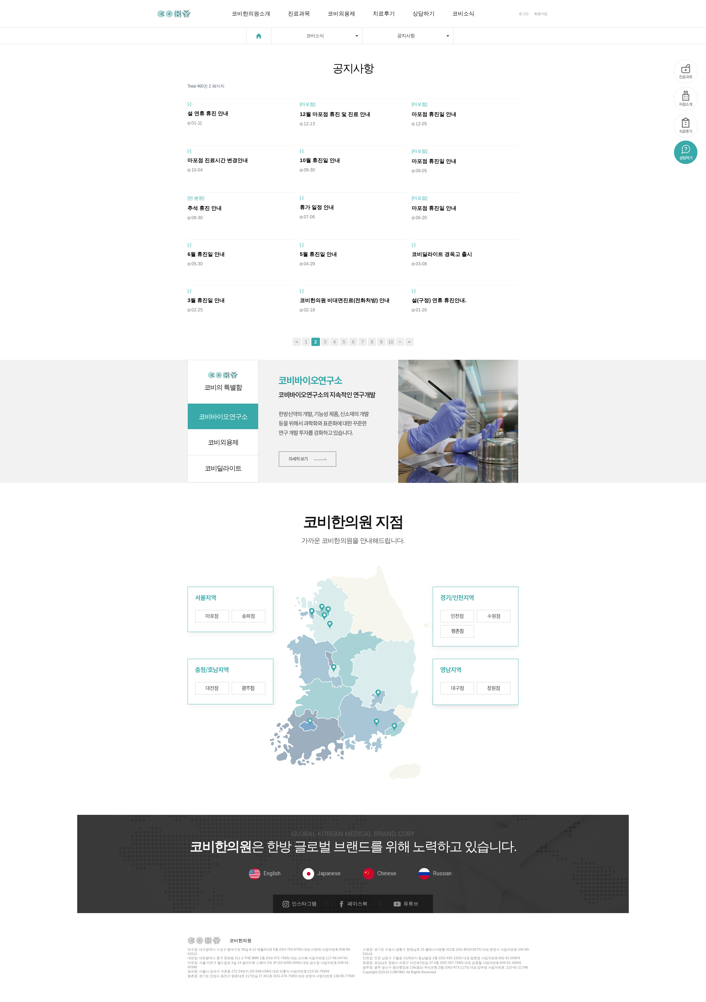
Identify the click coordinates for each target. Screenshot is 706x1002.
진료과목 (299, 13)
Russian (442, 873)
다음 (400, 342)
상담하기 (424, 13)
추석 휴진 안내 (205, 208)
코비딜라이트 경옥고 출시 (442, 254)
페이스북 (357, 903)
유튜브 (410, 903)
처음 (297, 342)
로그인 (524, 13)
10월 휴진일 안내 (320, 160)
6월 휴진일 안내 (206, 254)
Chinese (386, 873)
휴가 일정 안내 (317, 207)
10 (390, 342)
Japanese (329, 873)
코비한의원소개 (251, 13)
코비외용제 (341, 13)
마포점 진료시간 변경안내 (218, 160)
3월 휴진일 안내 (206, 300)
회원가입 (540, 13)
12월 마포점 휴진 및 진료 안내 (335, 114)
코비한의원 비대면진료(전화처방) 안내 (345, 300)
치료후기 (384, 13)
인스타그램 (304, 903)
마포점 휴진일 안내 (434, 114)
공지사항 (407, 35)
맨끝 (409, 342)
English (271, 873)
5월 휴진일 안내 (318, 254)
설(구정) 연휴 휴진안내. (439, 300)
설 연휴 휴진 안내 (208, 113)
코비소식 (463, 13)
